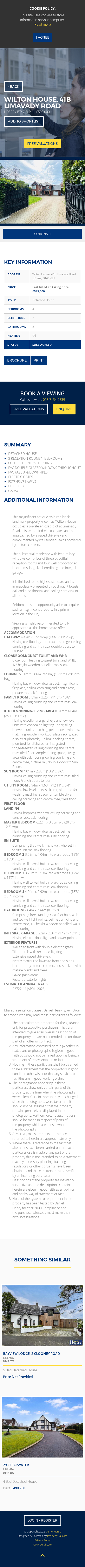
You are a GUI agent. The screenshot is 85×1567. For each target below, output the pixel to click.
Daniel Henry (53, 1531)
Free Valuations (28, 409)
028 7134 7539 (54, 399)
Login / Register (42, 1520)
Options (41, 234)
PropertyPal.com (57, 1536)
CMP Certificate (42, 1544)
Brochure (17, 360)
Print (39, 360)
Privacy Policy (42, 1540)
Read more (42, 24)
